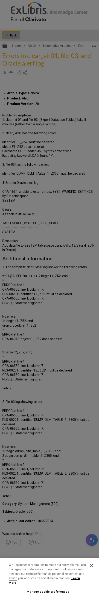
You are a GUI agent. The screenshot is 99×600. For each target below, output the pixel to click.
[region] (49, 579)
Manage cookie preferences (48, 591)
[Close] (92, 565)
